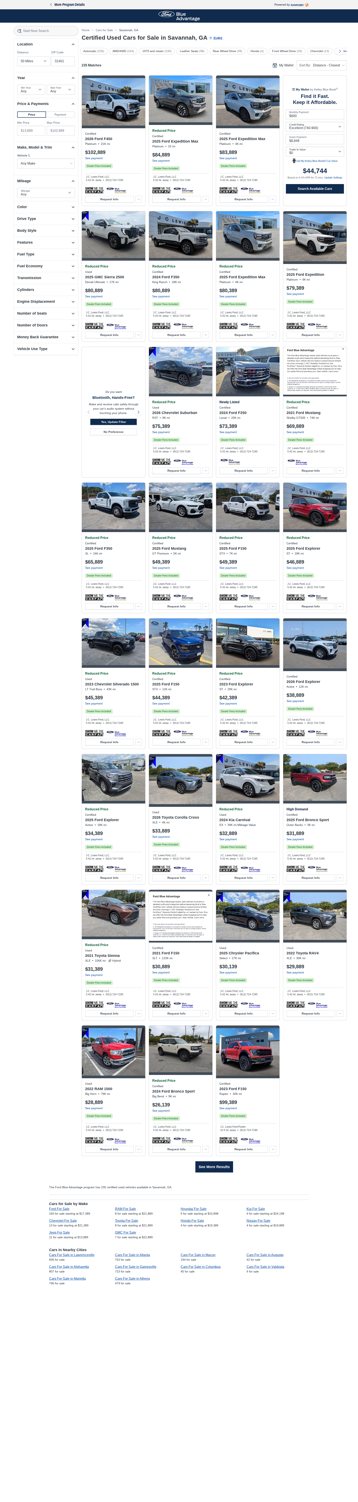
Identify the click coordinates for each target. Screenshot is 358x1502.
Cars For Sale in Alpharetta (69, 1267)
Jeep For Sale (59, 1232)
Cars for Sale (104, 30)
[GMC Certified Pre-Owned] (116, 325)
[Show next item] (138, 412)
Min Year (26, 88)
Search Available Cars (315, 188)
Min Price (23, 122)
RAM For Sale (125, 1209)
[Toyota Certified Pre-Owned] (183, 868)
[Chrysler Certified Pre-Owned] (250, 1004)
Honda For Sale (192, 1220)
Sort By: (305, 65)
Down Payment (297, 137)
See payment (94, 158)
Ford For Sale (59, 1209)
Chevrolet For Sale (63, 1220)
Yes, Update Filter (113, 422)
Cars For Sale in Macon (198, 1255)
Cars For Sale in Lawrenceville (71, 1255)
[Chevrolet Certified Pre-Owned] (183, 461)
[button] (31, 114)
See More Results (214, 1167)
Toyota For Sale (126, 1220)
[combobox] (46, 31)
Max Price (53, 122)
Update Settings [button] (333, 177)
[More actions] (138, 199)
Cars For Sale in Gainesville (135, 1267)
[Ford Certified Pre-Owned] (116, 190)
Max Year (56, 88)
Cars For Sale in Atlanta (132, 1255)
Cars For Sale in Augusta (265, 1255)
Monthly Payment (299, 112)
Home (86, 30)
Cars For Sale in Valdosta (265, 1267)
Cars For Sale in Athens (132, 1278)
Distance (23, 52)
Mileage (25, 191)
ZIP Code (57, 52)
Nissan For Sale (258, 1220)
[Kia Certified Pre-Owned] (250, 868)
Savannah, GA (128, 30)
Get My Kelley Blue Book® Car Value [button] (317, 161)
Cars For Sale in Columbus (201, 1267)
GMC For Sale (125, 1232)
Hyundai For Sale (194, 1209)
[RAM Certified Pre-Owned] (116, 1140)
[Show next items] (339, 51)
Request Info (109, 199)
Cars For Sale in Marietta (67, 1278)
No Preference (113, 432)
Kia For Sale (256, 1209)
